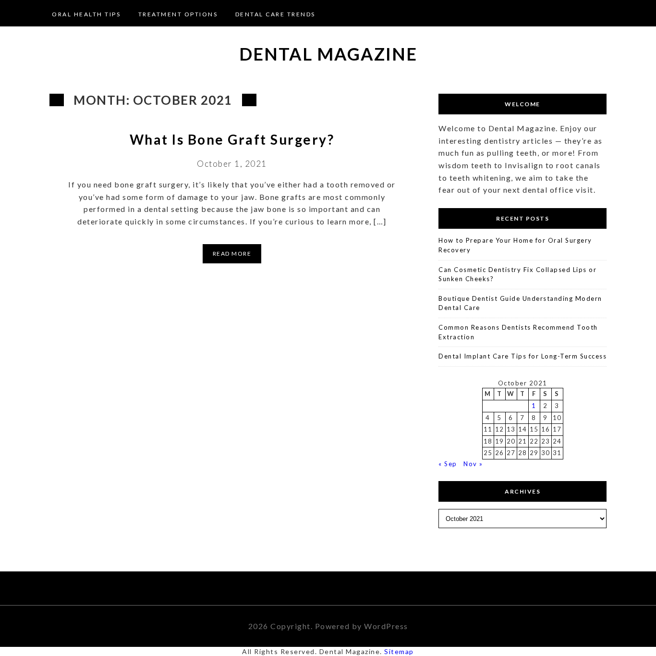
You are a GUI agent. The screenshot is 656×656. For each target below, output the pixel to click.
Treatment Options (178, 14)
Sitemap (399, 651)
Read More (232, 253)
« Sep (447, 464)
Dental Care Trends (275, 14)
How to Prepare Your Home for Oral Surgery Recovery (515, 245)
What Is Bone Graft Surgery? (232, 139)
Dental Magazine (328, 53)
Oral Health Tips (86, 14)
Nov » (473, 464)
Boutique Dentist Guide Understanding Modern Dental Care (520, 303)
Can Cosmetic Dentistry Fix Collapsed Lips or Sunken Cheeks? (517, 274)
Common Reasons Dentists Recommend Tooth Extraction (518, 332)
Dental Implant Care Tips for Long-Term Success (522, 356)
